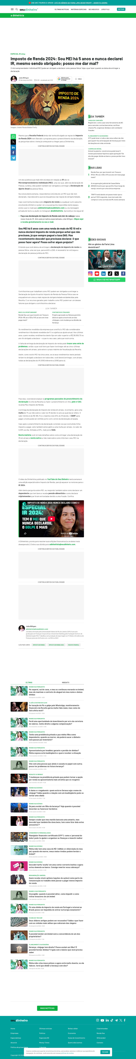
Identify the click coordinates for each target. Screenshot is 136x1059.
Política (42, 1033)
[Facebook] (124, 1020)
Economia (72, 1033)
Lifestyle (42, 1047)
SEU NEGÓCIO (94, 9)
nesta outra (35, 438)
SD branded (101, 1038)
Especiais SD (44, 1038)
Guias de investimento (76, 1038)
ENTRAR (121, 9)
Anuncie (14, 1043)
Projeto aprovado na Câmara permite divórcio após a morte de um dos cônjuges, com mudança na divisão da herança (66, 319)
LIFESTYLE (105, 9)
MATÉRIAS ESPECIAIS (78, 9)
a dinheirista (17, 15)
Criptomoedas (102, 1028)
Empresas (14, 1033)
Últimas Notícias (62, 9)
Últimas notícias (45, 1028)
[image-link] (19, 691)
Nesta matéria (24, 435)
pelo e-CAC (76, 402)
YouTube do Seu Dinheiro (58, 479)
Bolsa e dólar (73, 1028)
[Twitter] (120, 1020)
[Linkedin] (107, 1020)
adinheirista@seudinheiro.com (51, 208)
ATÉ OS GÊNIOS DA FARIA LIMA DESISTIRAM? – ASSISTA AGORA (80, 3)
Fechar (105, 1052)
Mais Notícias (47, 1008)
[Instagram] (97, 1020)
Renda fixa (101, 1033)
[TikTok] (111, 1020)
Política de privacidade (19, 1047)
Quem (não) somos (75, 1043)
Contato (100, 1043)
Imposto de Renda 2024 (56, 645)
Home (13, 1028)
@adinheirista (57, 211)
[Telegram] (116, 1020)
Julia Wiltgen (24, 78)
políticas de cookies (67, 1053)
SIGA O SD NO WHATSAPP (108, 279)
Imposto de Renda (39, 645)
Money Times (44, 1043)
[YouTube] (102, 1020)
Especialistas (16, 1038)
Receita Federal (73, 645)
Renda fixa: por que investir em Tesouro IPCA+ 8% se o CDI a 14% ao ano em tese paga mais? (33, 317)
